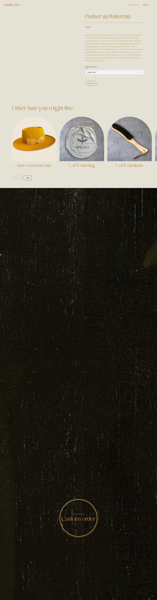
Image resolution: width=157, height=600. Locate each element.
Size (86, 68)
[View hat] (34, 139)
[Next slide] (27, 177)
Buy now (91, 83)
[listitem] (34, 146)
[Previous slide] (16, 177)
